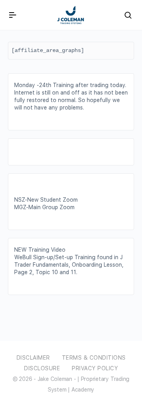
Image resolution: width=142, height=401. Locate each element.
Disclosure (42, 368)
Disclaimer (33, 358)
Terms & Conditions (94, 358)
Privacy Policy (95, 368)
